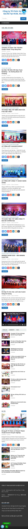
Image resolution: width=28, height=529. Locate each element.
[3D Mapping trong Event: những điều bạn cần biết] (6, 353)
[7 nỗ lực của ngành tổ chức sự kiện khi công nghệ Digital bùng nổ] (6, 361)
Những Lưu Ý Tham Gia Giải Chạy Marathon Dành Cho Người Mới (18, 457)
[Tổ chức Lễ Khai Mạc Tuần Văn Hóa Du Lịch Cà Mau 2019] (6, 346)
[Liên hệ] (23, 11)
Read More (5, 63)
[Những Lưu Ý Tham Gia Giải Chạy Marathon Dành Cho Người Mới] (6, 460)
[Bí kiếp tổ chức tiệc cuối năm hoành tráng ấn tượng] (14, 283)
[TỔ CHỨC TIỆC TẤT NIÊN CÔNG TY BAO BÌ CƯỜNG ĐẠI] (14, 210)
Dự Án (3, 429)
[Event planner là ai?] (6, 391)
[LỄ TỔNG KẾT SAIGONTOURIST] (14, 137)
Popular (5, 329)
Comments (11, 329)
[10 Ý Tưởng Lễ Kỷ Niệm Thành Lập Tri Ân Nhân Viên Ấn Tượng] (6, 468)
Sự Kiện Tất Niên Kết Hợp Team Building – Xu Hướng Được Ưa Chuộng (12, 71)
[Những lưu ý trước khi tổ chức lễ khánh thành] (6, 407)
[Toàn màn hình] (24, 324)
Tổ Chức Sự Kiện (5, 108)
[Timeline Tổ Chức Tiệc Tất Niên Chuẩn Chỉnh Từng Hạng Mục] (14, 38)
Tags (17, 329)
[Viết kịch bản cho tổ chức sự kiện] (6, 376)
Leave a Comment (14, 113)
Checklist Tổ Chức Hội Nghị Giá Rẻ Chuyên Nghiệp (14, 506)
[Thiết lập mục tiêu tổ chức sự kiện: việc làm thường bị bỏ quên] (6, 368)
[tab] (5, 330)
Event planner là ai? (16, 386)
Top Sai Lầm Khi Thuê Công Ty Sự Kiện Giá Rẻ (13, 508)
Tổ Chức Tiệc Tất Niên (6, 45)
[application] (14, 319)
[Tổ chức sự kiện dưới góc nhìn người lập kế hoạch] (6, 384)
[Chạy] (3, 324)
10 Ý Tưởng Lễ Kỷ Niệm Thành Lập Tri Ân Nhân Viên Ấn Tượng (18, 464)
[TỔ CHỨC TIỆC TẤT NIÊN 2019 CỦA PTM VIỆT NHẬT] (14, 100)
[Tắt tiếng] (22, 324)
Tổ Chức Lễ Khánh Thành (13, 429)
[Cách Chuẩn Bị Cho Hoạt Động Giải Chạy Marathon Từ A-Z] (6, 452)
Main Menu (6, 22)
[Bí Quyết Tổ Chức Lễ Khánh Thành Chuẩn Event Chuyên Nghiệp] (14, 427)
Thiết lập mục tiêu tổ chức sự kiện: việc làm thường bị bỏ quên (18, 365)
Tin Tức (3, 290)
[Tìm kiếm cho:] (14, 18)
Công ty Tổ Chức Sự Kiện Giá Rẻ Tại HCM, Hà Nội (14, 12)
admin (9, 51)
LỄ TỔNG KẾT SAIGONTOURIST (12, 146)
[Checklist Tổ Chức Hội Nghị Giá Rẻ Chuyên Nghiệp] (6, 338)
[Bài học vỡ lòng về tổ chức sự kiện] (6, 399)
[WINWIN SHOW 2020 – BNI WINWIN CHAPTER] (14, 246)
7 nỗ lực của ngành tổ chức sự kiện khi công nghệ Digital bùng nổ (18, 358)
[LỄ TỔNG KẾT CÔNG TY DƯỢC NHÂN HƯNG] (14, 172)
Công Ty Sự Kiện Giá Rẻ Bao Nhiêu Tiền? (11, 510)
